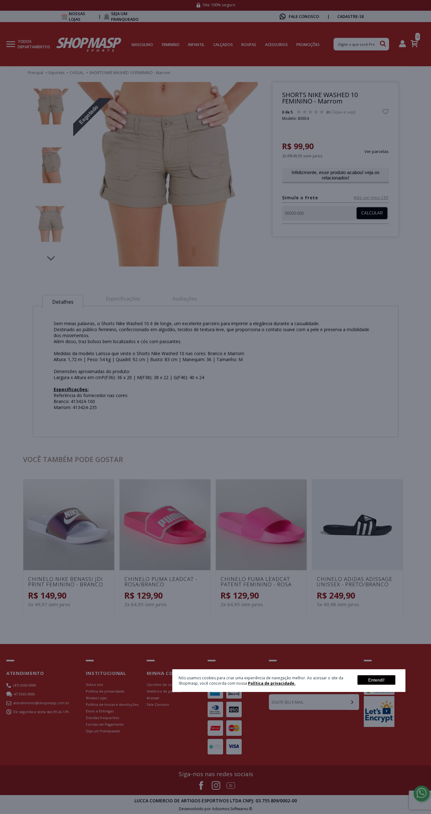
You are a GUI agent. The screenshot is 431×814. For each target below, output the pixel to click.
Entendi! (376, 679)
